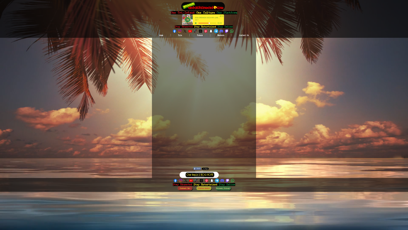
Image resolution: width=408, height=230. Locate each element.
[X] (185, 31)
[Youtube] (190, 31)
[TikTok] (195, 31)
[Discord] (221, 31)
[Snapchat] (211, 31)
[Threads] (200, 31)
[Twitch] (227, 31)
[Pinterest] (206, 31)
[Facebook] (174, 31)
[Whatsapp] (232, 31)
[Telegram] (216, 31)
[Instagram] (180, 31)
